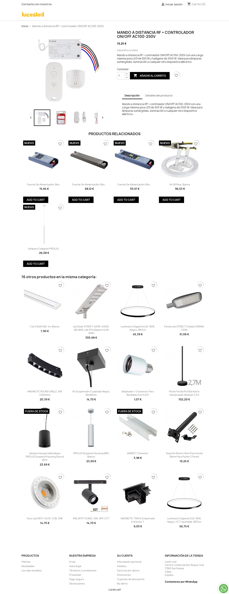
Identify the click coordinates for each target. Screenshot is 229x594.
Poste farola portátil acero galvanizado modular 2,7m (184, 393)
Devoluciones (77, 583)
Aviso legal (75, 566)
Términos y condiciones (82, 570)
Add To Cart (36, 200)
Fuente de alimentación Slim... (44, 184)
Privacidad (75, 574)
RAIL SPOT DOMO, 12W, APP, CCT (91, 518)
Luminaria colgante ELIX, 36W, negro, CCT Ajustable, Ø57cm (184, 520)
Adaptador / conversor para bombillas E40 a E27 (138, 393)
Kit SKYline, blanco (179, 184)
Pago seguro (76, 579)
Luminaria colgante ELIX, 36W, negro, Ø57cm (138, 328)
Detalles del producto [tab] (159, 95)
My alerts (122, 583)
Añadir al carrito (149, 76)
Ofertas (25, 561)
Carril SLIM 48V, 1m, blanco (45, 326)
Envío (72, 561)
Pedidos (121, 566)
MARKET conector (137, 453)
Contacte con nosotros (36, 4)
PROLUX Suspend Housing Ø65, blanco (91, 455)
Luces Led (114, 589)
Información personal (129, 561)
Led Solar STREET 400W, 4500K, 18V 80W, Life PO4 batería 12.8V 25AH (91, 330)
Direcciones (124, 574)
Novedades (28, 566)
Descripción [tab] (132, 95)
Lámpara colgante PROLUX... (44, 248)
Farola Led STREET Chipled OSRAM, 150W (184, 328)
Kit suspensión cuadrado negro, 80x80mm (91, 393)
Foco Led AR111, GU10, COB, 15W (45, 518)
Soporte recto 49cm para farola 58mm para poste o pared (184, 455)
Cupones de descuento (131, 579)
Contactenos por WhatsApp (181, 581)
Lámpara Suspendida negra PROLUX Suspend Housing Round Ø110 (45, 457)
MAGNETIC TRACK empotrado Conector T (138, 520)
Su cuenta (125, 555)
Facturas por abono (128, 570)
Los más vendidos (31, 570)
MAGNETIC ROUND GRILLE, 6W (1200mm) (44, 393)
